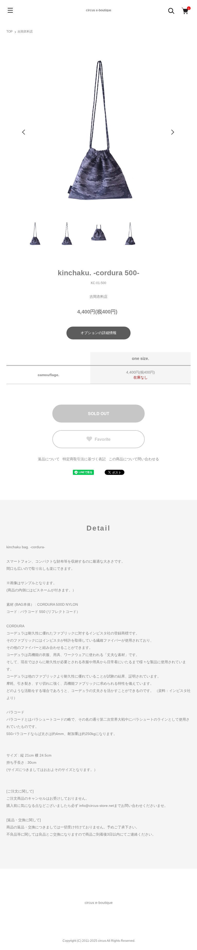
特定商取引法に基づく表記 (84, 459)
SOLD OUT (98, 413)
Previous (24, 132)
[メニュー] (10, 10)
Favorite (103, 439)
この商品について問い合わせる (134, 459)
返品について (49, 459)
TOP (9, 31)
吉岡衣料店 (25, 31)
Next (173, 132)
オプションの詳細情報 (98, 333)
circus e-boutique (98, 10)
